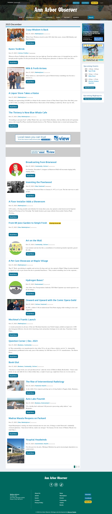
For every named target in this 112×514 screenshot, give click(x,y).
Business (20, 345)
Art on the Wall (34, 240)
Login (101, 3)
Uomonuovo (17, 2)
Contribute (85, 3)
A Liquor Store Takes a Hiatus (24, 93)
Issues (37, 498)
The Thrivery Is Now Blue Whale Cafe (28, 112)
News (20, 17)
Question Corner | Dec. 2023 (23, 341)
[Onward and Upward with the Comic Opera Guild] (15, 304)
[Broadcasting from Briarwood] (15, 169)
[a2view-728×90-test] (43, 141)
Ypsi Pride (92, 71)
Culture (20, 53)
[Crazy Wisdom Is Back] (15, 35)
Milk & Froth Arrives (36, 68)
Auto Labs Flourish (35, 398)
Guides (58, 17)
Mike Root (92, 76)
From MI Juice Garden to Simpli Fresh (28, 222)
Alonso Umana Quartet (94, 82)
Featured (41, 186)
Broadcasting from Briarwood (41, 162)
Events (40, 17)
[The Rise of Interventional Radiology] (15, 386)
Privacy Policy (39, 502)
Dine (19, 116)
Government (39, 443)
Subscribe (94, 3)
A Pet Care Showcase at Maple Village (28, 260)
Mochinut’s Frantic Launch (22, 319)
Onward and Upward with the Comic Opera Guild (51, 300)
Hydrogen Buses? (35, 280)
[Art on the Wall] (15, 248)
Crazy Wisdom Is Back (37, 29)
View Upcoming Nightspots (93, 99)
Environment (39, 284)
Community (49, 17)
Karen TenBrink (17, 49)
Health (44, 385)
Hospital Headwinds (36, 439)
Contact (37, 500)
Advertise (76, 3)
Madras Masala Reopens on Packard (27, 418)
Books (61, 505)
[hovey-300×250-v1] (93, 32)
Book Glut (14, 362)
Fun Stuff (66, 17)
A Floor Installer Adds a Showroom (27, 201)
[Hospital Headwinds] (15, 451)
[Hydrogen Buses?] (15, 287)
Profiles (25, 53)
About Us (37, 493)
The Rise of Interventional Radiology (45, 381)
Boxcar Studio (72, 512)
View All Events (89, 87)
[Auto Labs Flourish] (15, 403)
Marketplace (30, 17)
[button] (51, 485)
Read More (30, 43)
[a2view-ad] (43, 153)
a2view (37, 495)
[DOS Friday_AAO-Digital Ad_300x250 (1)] (93, 53)
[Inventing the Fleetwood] (15, 187)
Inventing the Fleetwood (39, 182)
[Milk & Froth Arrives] (15, 78)
